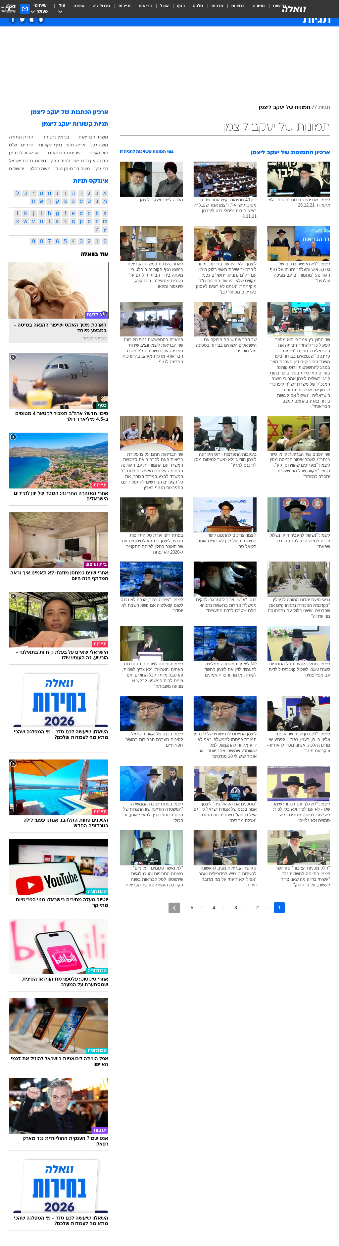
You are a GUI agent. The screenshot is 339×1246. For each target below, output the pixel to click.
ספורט (259, 6)
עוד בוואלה (94, 254)
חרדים (27, 144)
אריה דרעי (75, 144)
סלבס (198, 6)
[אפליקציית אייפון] (31, 20)
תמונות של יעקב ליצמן (284, 107)
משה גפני (98, 144)
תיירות (124, 6)
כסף (181, 6)
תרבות (217, 6)
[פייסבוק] (13, 20)
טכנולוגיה (101, 6)
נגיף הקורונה (49, 144)
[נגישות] (9, 9)
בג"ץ (54, 160)
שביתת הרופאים (64, 152)
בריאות (145, 6)
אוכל (164, 6)
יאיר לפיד (70, 160)
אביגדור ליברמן (24, 152)
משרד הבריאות (93, 136)
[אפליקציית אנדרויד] (41, 20)
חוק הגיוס (98, 152)
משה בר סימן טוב (73, 168)
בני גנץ (101, 168)
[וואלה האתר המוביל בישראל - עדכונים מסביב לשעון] (294, 9)
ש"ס (13, 144)
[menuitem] (255, 9)
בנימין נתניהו (56, 136)
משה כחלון (40, 168)
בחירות (238, 6)
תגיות (324, 107)
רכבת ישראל (21, 160)
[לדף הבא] (174, 908)
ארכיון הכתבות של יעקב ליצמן (69, 112)
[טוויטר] (22, 20)
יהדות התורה (22, 136)
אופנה (79, 6)
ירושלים (16, 168)
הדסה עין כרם (94, 160)
